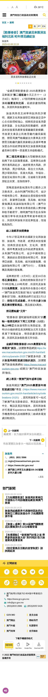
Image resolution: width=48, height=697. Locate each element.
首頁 (4, 22)
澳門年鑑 (11, 625)
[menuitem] (24, 454)
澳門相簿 (11, 631)
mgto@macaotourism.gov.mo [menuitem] (23, 461)
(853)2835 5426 (34, 606)
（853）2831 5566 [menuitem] (17, 457)
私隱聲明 (33, 625)
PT (39, 26)
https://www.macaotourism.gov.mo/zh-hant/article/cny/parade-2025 (24, 352)
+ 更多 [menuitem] (41, 477)
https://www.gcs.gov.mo (18, 599)
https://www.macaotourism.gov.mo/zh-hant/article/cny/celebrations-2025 (24, 393)
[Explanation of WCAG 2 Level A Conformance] (41, 656)
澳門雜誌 (11, 620)
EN (43, 26)
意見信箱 (33, 615)
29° (40, 7)
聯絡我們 (33, 620)
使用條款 (33, 631)
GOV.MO (11, 615)
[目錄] (3, 15)
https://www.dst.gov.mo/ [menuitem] (21, 465)
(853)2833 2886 (14, 606)
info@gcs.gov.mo (15, 603)
